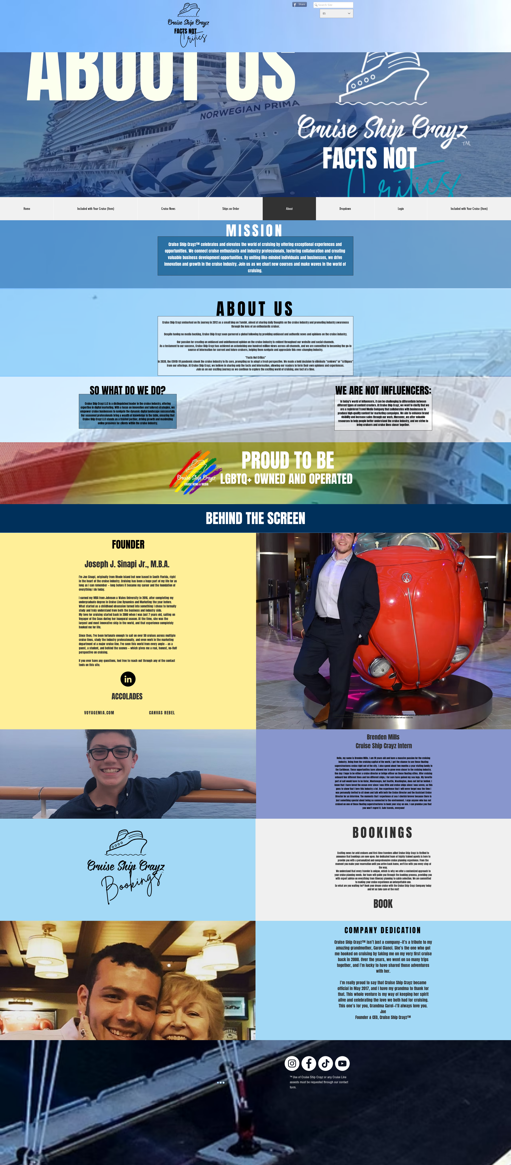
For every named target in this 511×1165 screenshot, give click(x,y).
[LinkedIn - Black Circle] (128, 679)
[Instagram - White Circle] (292, 1063)
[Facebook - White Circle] (308, 1063)
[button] (345, 208)
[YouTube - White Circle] (342, 1063)
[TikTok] (325, 1063)
